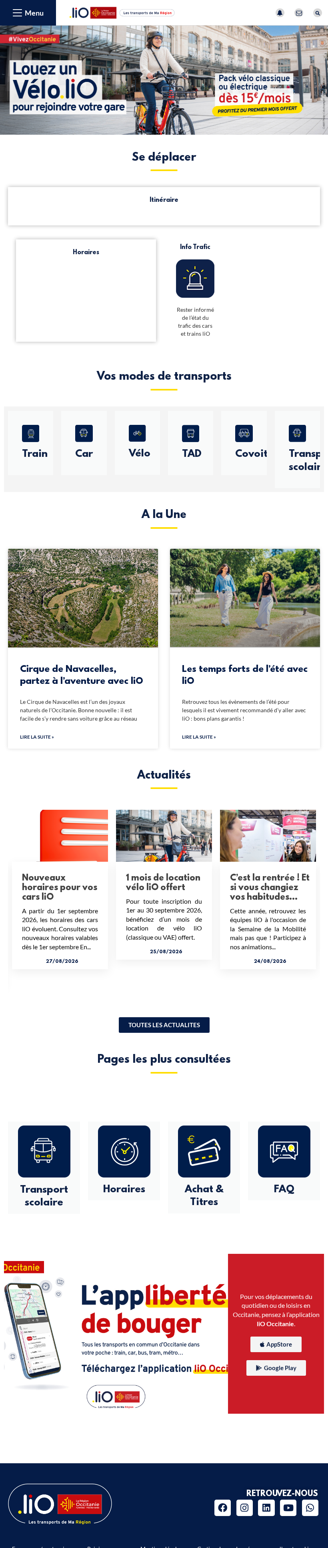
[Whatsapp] (310, 1508)
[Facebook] (222, 1508)
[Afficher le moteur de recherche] (317, 12)
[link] (164, 1025)
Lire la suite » (37, 737)
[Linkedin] (266, 1508)
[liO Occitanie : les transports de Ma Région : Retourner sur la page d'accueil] (122, 11)
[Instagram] (244, 1508)
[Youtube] (288, 1508)
